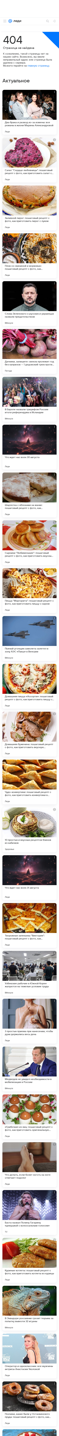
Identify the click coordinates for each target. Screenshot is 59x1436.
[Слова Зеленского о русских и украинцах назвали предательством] (29, 303)
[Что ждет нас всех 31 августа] (29, 877)
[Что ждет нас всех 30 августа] (29, 447)
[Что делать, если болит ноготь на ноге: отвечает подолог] (29, 1164)
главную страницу (38, 65)
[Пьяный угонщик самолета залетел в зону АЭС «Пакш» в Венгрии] (29, 638)
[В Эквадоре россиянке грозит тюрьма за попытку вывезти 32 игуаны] (29, 1308)
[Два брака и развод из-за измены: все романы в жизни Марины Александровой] (29, 112)
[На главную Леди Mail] (16, 21)
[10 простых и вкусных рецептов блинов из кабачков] (29, 829)
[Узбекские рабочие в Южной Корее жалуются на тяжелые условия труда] (29, 973)
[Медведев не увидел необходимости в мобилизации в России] (29, 1069)
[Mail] (10, 21)
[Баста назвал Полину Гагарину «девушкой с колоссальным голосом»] (29, 1212)
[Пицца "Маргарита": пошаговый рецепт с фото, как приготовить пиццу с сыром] (29, 590)
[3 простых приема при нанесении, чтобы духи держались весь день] (29, 1021)
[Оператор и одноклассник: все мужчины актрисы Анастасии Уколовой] (29, 1356)
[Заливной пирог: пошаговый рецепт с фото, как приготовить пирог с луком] (29, 208)
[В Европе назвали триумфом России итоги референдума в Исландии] (29, 399)
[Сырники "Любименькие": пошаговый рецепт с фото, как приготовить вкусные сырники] (29, 542)
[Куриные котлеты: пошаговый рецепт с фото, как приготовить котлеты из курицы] (29, 1260)
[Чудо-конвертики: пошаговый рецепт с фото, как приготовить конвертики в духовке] (29, 782)
